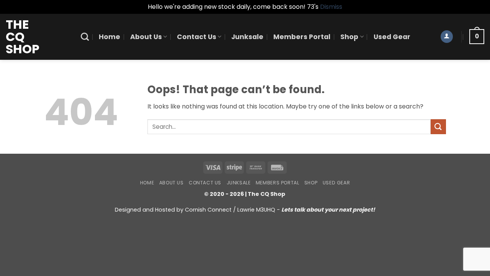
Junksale (247, 36)
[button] (447, 36)
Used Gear (392, 36)
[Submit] (438, 126)
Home (109, 36)
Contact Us (196, 36)
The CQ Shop (22, 36)
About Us (146, 36)
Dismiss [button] (331, 6)
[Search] (85, 36)
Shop (349, 36)
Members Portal (301, 36)
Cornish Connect (208, 210)
